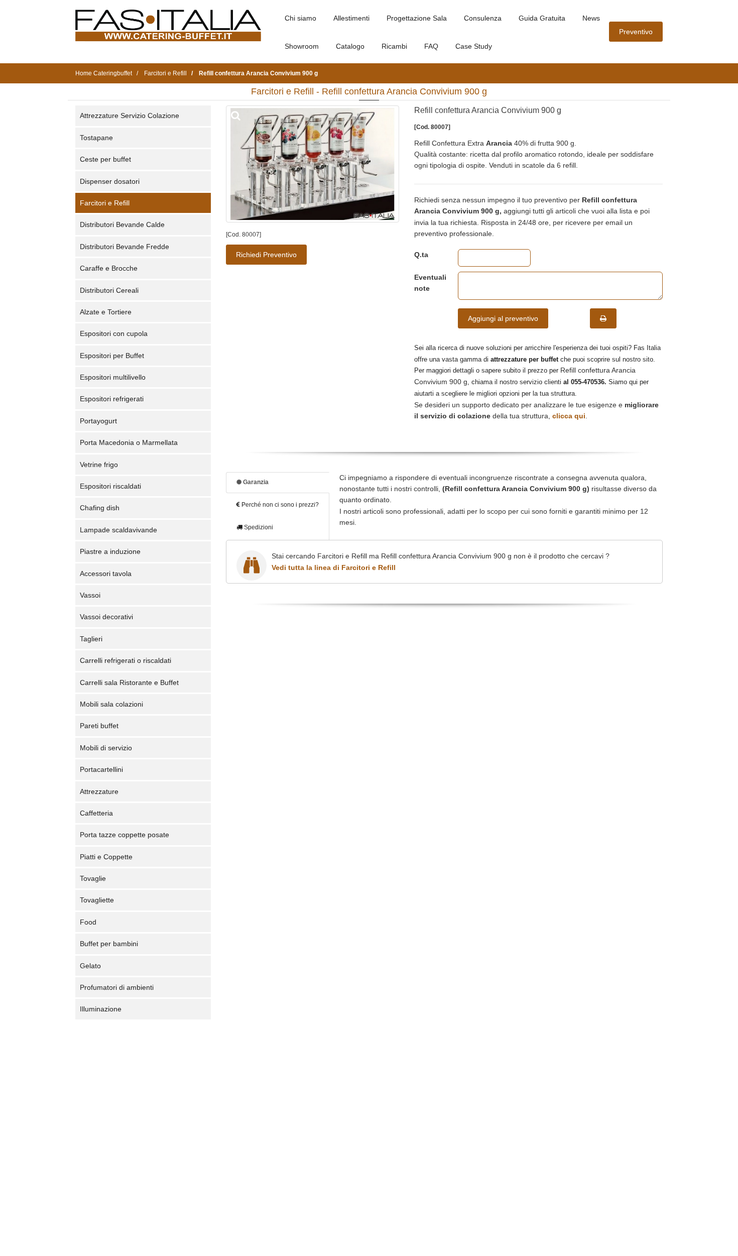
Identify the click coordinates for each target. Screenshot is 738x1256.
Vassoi (90, 595)
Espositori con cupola (114, 333)
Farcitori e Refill (105, 203)
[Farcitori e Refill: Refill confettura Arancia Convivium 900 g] (312, 163)
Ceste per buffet (105, 159)
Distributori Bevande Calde (122, 224)
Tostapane (96, 138)
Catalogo (350, 46)
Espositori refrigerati (112, 399)
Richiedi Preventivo (266, 255)
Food (88, 922)
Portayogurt (98, 421)
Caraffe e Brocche (109, 268)
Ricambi (394, 46)
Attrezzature (99, 791)
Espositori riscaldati (110, 486)
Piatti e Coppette (106, 857)
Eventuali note (428, 282)
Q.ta (421, 255)
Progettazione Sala (417, 18)
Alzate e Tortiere (106, 312)
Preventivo (636, 32)
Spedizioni (257, 527)
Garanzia (255, 482)
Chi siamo (300, 18)
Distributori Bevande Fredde (124, 247)
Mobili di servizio (106, 748)
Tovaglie (93, 878)
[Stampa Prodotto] (603, 318)
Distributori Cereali (109, 290)
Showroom (302, 46)
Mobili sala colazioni (111, 704)
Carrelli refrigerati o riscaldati (125, 660)
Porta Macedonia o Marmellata (129, 442)
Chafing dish (99, 508)
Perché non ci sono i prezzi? (279, 504)
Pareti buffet (99, 726)
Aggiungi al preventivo (503, 318)
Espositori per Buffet (112, 356)
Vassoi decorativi (106, 617)
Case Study (473, 46)
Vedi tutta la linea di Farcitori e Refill (334, 567)
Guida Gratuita (542, 18)
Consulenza (483, 18)
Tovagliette (97, 900)
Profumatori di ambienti (117, 987)
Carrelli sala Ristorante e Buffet (129, 682)
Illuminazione (100, 1009)
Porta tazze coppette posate (124, 835)
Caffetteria (96, 813)
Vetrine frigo (99, 465)
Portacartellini (101, 769)
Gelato (90, 966)
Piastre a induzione (110, 551)
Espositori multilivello (113, 377)
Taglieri (91, 639)
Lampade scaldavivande (118, 530)
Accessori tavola (106, 573)
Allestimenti (351, 18)
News (591, 18)
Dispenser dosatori (110, 181)
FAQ (431, 46)
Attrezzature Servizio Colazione (129, 115)
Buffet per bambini (109, 944)
